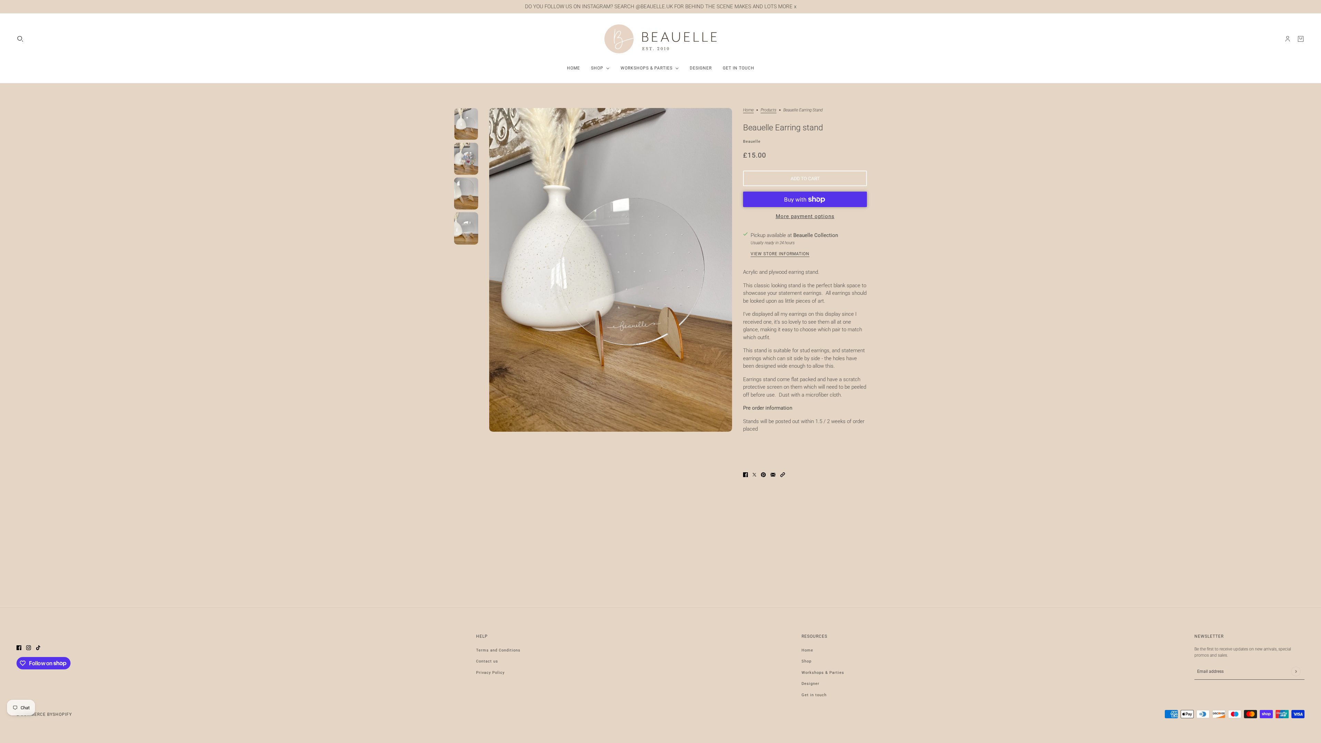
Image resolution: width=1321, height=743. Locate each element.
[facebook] (19, 647)
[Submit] (1295, 671)
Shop (807, 661)
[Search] (20, 39)
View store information (780, 254)
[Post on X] (754, 474)
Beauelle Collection (815, 235)
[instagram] (28, 647)
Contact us (487, 661)
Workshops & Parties (823, 672)
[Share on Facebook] (745, 474)
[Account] (1287, 39)
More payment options (805, 216)
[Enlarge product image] (610, 270)
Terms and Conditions (498, 650)
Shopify (62, 714)
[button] (782, 474)
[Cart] (1300, 39)
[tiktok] (38, 647)
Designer (810, 683)
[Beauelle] (660, 39)
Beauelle (752, 141)
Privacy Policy (490, 672)
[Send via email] (773, 474)
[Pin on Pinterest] (763, 474)
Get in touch (814, 695)
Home (748, 110)
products (768, 110)
